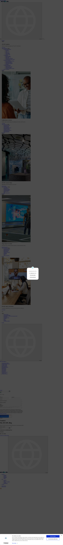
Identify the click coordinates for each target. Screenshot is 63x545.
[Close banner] (61, 535)
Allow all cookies (53, 536)
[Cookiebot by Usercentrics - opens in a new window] (6, 543)
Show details (14, 543)
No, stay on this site (32, 277)
